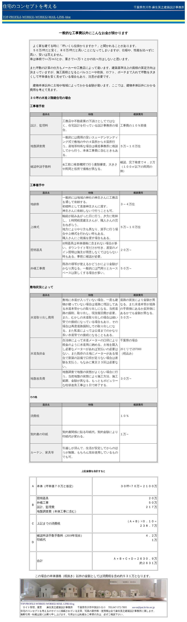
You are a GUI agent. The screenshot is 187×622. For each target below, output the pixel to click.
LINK (60, 16)
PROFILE (15, 16)
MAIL (52, 16)
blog (67, 16)
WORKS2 (41, 16)
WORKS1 (28, 16)
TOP (5, 16)
